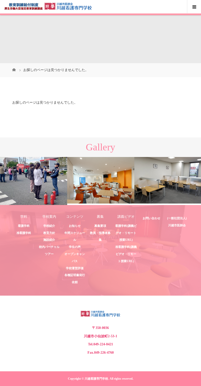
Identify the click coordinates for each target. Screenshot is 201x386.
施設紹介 (49, 239)
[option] (33, 181)
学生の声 (75, 247)
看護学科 (24, 226)
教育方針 (49, 233)
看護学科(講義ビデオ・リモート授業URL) (126, 233)
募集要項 (100, 226)
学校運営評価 (75, 268)
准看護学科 (23, 233)
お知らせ (75, 226)
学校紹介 (49, 226)
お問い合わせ (151, 218)
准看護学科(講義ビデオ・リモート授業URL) (126, 254)
